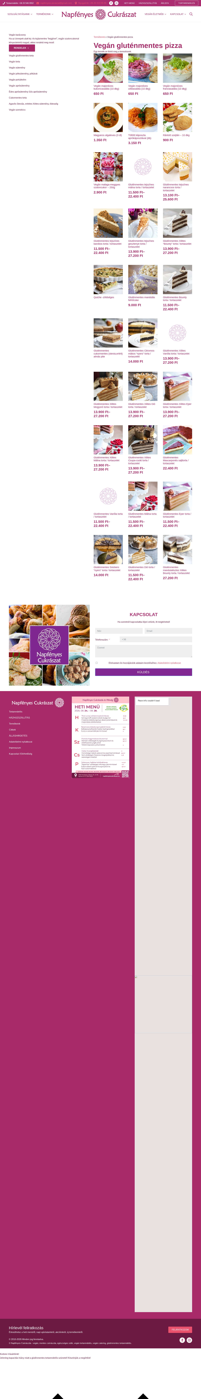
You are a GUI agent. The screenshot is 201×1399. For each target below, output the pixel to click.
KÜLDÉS (143, 672)
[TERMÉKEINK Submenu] (52, 14)
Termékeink (99, 37)
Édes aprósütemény (19, 92)
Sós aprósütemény (38, 92)
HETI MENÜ (129, 3)
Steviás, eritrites (25, 104)
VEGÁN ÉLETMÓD (154, 14)
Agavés (13, 104)
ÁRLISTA (165, 3)
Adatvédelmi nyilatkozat (169, 663)
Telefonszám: (101, 640)
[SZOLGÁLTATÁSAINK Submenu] (31, 14)
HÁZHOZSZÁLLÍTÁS (148, 3)
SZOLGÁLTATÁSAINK (19, 14)
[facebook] (111, 3)
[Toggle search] (191, 14)
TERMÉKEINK (43, 14)
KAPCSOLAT (176, 14)
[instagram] (116, 3)
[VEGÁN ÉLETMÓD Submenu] (165, 14)
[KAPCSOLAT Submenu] (184, 14)
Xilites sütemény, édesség (45, 104)
